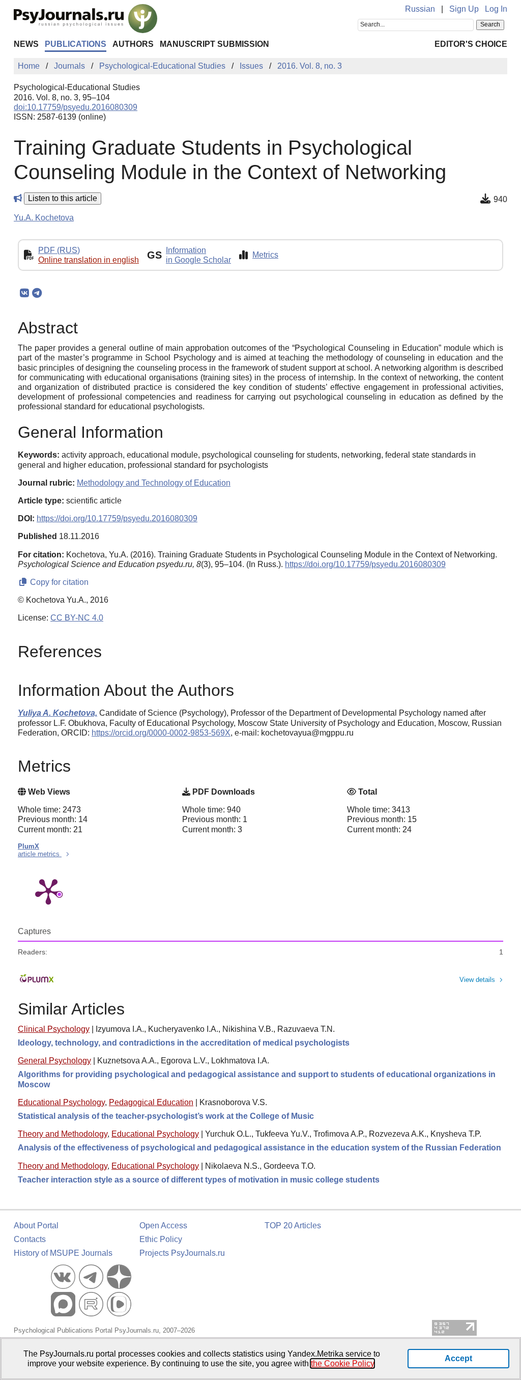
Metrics (265, 254)
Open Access (163, 1225)
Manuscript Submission (214, 44)
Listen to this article (62, 198)
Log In (496, 9)
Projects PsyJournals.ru (182, 1253)
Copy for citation (58, 582)
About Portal (36, 1225)
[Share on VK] (24, 293)
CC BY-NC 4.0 (76, 617)
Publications (75, 44)
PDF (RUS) (59, 250)
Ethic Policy (160, 1239)
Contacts (30, 1239)
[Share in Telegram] (37, 293)
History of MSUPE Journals (63, 1253)
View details (477, 979)
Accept (458, 1358)
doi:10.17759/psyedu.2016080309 (75, 107)
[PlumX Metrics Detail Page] (48, 890)
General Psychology (54, 1060)
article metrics (40, 854)
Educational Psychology (61, 1102)
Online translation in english (88, 260)
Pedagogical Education (151, 1102)
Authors (133, 44)
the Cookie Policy (342, 1363)
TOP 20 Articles (293, 1225)
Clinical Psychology (54, 1029)
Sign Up (464, 9)
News (26, 44)
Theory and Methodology (62, 1134)
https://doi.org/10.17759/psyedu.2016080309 (117, 518)
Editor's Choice (471, 44)
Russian (420, 9)
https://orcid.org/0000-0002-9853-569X (161, 732)
